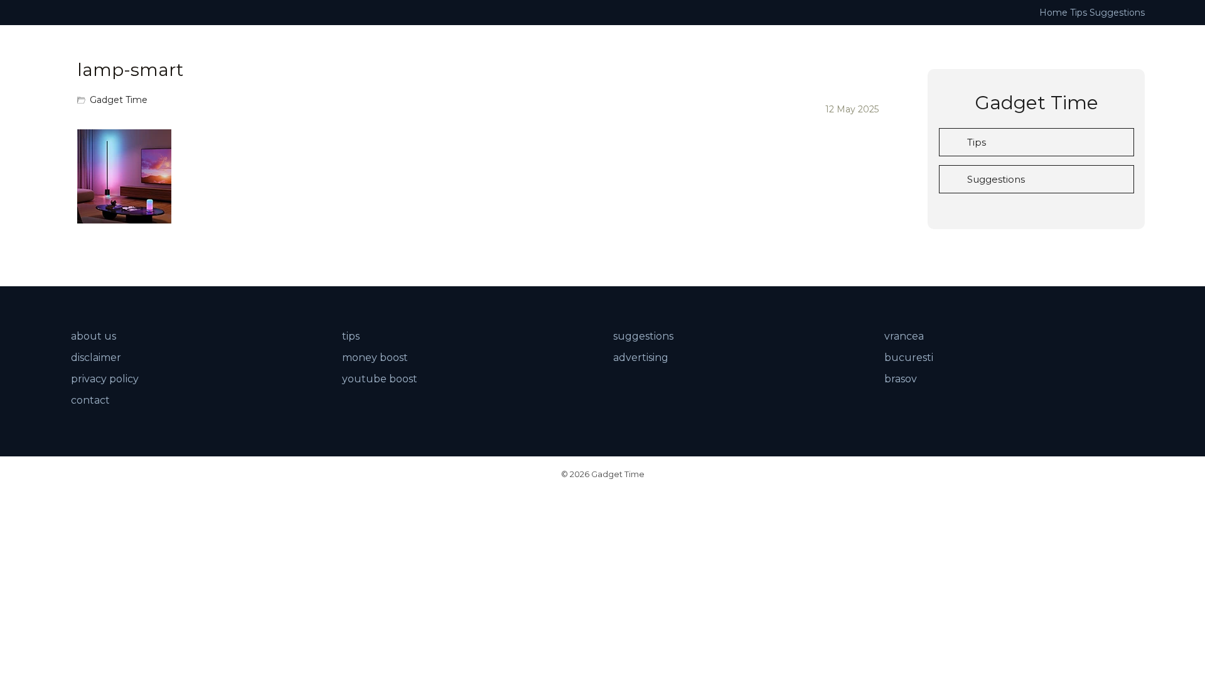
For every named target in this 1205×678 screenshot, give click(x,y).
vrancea (904, 336)
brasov (900, 379)
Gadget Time (118, 99)
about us (93, 336)
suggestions (643, 336)
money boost (375, 357)
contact (90, 400)
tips (351, 336)
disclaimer (96, 357)
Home (1053, 12)
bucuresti (908, 357)
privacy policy (105, 379)
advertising (640, 357)
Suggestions (1117, 12)
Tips (1078, 12)
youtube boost (379, 379)
